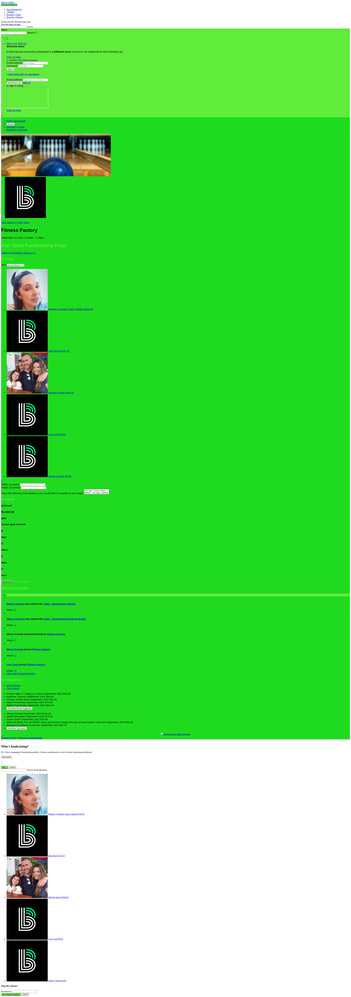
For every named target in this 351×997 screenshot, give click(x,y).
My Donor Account (28, 60)
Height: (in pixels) (10, 487)
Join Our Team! (22, 581)
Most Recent (13, 685)
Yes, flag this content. (11, 994)
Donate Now (7, 582)
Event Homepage (14, 9)
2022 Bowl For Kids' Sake (15, 222)
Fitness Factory (16, 604)
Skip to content (7, 2)
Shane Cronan (15, 649)
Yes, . (4, 767)
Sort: (3, 265)
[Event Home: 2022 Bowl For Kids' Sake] (25, 217)
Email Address (14, 62)
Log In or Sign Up (9, 5)
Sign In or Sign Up (17, 43)
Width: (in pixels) (10, 484)
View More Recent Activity (21, 673)
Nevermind (6, 757)
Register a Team (14, 15)
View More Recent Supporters (19, 708)
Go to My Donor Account (10, 24)
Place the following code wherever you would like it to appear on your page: (42, 493)
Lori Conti (12, 664)
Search (30, 27)
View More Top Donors (17, 728)
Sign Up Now (14, 57)
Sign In (26, 82)
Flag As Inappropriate (30, 738)
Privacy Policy (8, 738)
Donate (10, 12)
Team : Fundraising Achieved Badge (65, 619)
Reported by (6, 991)
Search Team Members (37, 770)
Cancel (12, 767)
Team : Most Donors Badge (59, 604)
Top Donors (13, 688)
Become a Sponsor (15, 17)
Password (12, 66)
